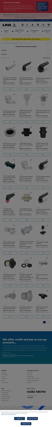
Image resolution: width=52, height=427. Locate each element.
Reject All (19, 418)
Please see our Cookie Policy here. (8, 414)
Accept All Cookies (32, 418)
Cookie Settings (26, 423)
